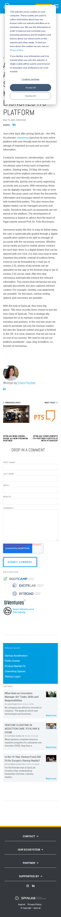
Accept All (30, 87)
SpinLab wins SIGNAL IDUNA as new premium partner (15, 438)
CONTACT (29, 836)
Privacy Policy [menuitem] (34, 904)
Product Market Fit (15, 666)
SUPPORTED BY (29, 876)
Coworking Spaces (15, 671)
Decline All (30, 96)
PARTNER (29, 863)
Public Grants (12, 660)
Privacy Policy (16, 50)
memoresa (23, 137)
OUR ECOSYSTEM (29, 849)
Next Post (50, 403)
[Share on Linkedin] (14, 125)
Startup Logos (12, 676)
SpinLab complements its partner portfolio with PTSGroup (45, 438)
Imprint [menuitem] (21, 904)
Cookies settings (30, 79)
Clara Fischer (27, 383)
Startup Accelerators (16, 655)
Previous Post (13, 403)
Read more (51, 715)
